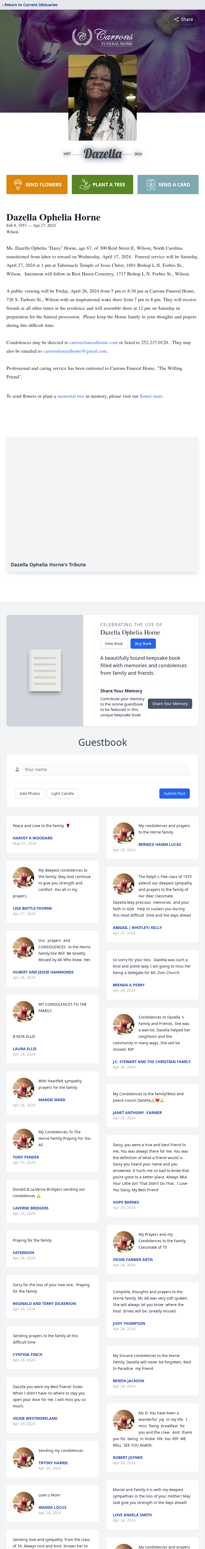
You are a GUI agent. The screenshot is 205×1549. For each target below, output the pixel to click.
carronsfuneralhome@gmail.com (75, 351)
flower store (151, 396)
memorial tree (70, 396)
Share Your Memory (170, 703)
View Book (114, 643)
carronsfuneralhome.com (94, 342)
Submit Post (174, 793)
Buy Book (143, 643)
